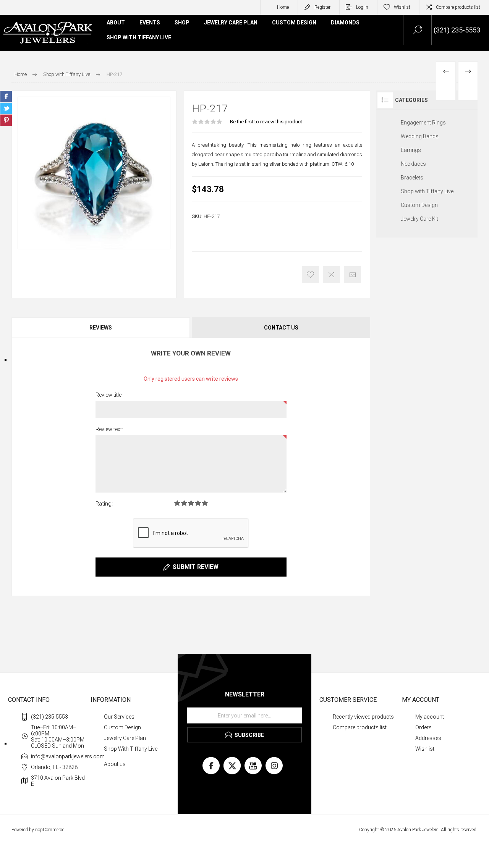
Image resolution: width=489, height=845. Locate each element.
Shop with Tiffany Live (427, 191)
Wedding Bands (420, 136)
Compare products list (458, 7)
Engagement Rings (423, 123)
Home (283, 7)
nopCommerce (49, 829)
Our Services (119, 717)
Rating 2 (184, 503)
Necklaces (413, 164)
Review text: (109, 429)
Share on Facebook (6, 96)
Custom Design (419, 205)
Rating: (104, 503)
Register (322, 7)
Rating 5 (204, 503)
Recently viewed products (363, 717)
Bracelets (412, 177)
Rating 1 (177, 503)
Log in (362, 7)
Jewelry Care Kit (419, 219)
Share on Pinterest (6, 120)
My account (429, 717)
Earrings (411, 150)
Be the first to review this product (266, 121)
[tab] (101, 327)
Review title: (109, 395)
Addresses (428, 738)
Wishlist (424, 749)
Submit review (196, 566)
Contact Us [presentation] (281, 328)
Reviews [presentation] (100, 328)
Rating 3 (191, 503)
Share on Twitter (6, 108)
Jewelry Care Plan (125, 738)
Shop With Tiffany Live (130, 749)
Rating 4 (197, 503)
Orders (423, 727)
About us (115, 764)
